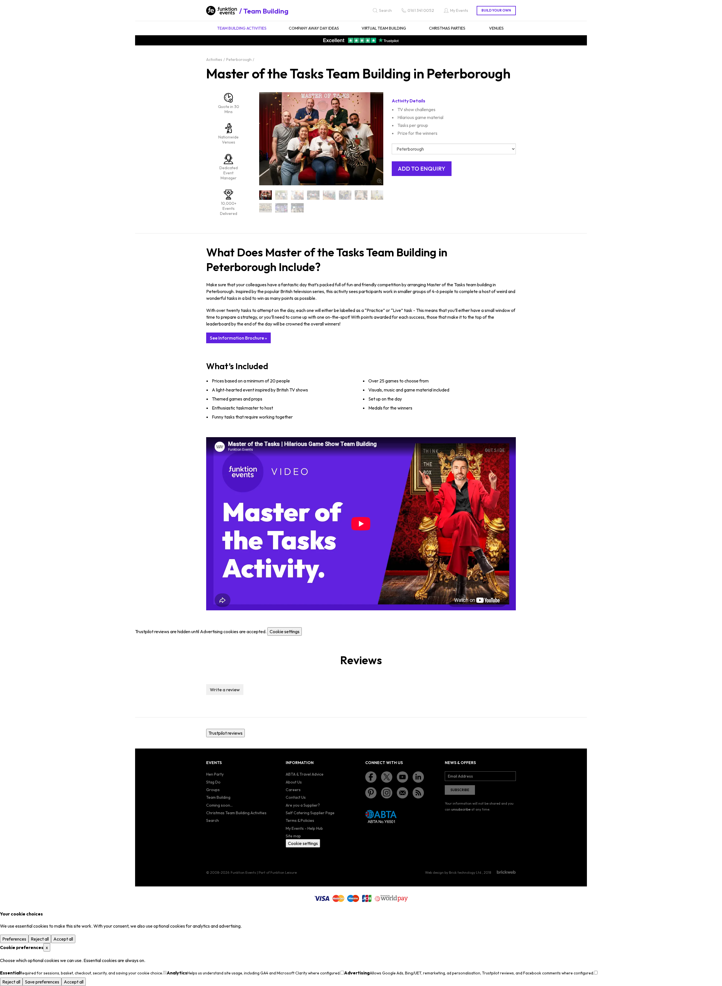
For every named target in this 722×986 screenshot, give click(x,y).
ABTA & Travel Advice (304, 774)
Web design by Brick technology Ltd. (453, 872)
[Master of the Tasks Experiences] (377, 195)
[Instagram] (387, 792)
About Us (294, 782)
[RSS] (418, 792)
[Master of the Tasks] (265, 195)
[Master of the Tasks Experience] (361, 195)
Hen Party (215, 774)
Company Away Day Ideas (314, 28)
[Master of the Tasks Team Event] (282, 207)
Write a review (225, 689)
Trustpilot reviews (225, 733)
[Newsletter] (402, 792)
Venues (496, 28)
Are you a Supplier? (303, 805)
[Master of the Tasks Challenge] (313, 195)
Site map (293, 835)
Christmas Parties (447, 28)
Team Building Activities (242, 28)
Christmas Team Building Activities (236, 812)
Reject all (40, 939)
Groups (213, 789)
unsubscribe (460, 809)
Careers (293, 789)
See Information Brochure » (238, 338)
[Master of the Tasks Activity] (297, 195)
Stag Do (213, 782)
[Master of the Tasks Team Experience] (297, 207)
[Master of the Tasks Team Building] (265, 207)
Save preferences (42, 982)
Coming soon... (219, 805)
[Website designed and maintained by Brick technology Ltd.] (506, 872)
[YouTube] (402, 777)
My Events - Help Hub (304, 828)
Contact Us (296, 797)
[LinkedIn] (418, 777)
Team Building (266, 11)
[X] (387, 777)
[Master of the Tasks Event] (329, 195)
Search (212, 820)
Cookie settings (285, 631)
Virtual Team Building (384, 28)
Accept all (63, 939)
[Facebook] (371, 777)
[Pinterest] (371, 792)
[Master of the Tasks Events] (345, 195)
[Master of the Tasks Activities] (282, 195)
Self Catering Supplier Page (310, 812)
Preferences (14, 939)
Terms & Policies (300, 820)
